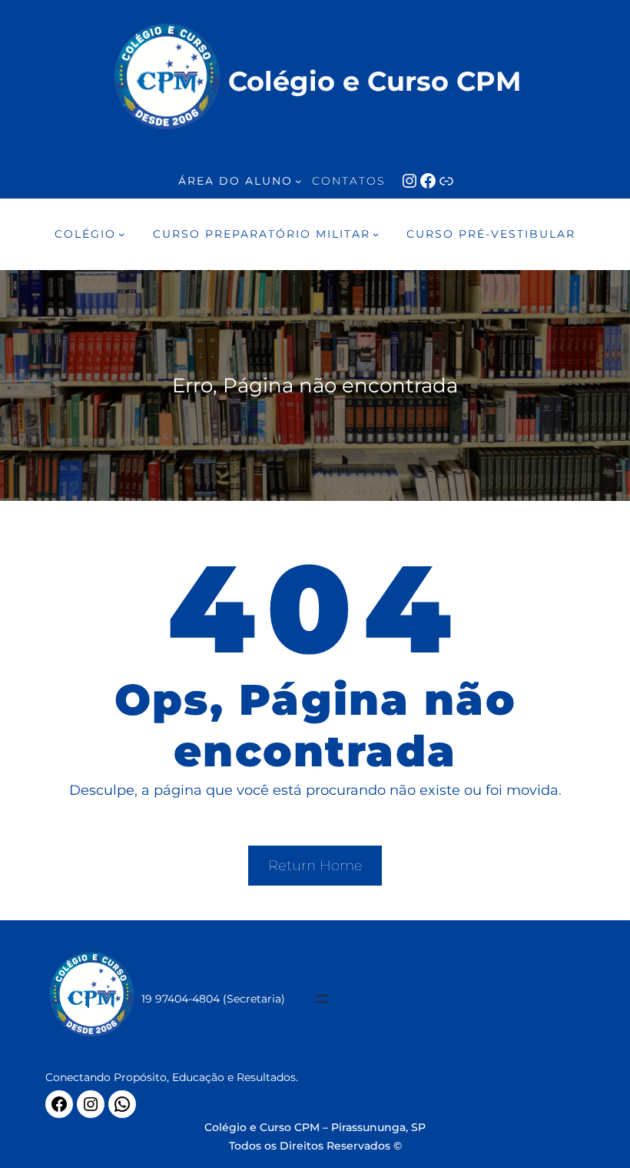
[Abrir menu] (322, 999)
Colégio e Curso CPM (374, 81)
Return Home (315, 865)
